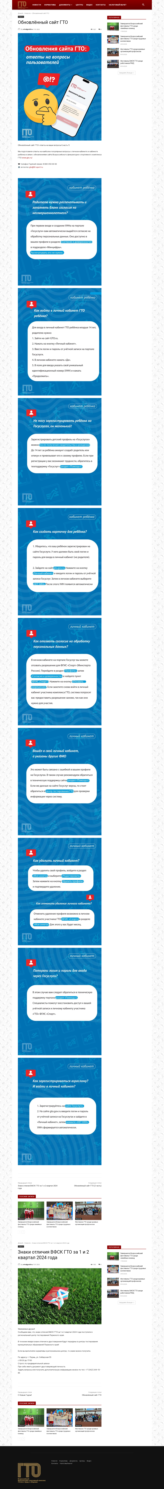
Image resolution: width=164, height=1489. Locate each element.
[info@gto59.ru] (19, 29)
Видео (89, 5)
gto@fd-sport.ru (36, 167)
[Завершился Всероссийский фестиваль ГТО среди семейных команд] (31, 1211)
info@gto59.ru (28, 29)
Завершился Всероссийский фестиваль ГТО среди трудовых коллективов (58, 1224)
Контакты (101, 5)
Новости (36, 5)
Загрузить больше (126, 73)
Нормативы (50, 5)
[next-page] (23, 1232)
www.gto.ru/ (27, 158)
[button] (143, 5)
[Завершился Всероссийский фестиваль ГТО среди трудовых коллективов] (60, 1211)
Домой (20, 13)
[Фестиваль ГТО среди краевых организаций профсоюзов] (88, 1211)
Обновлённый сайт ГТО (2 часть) (87, 1186)
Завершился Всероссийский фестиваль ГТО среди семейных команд (30, 1224)
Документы (64, 5)
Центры (79, 5)
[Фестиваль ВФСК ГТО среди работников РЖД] (113, 64)
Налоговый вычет (117, 5)
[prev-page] (19, 1232)
